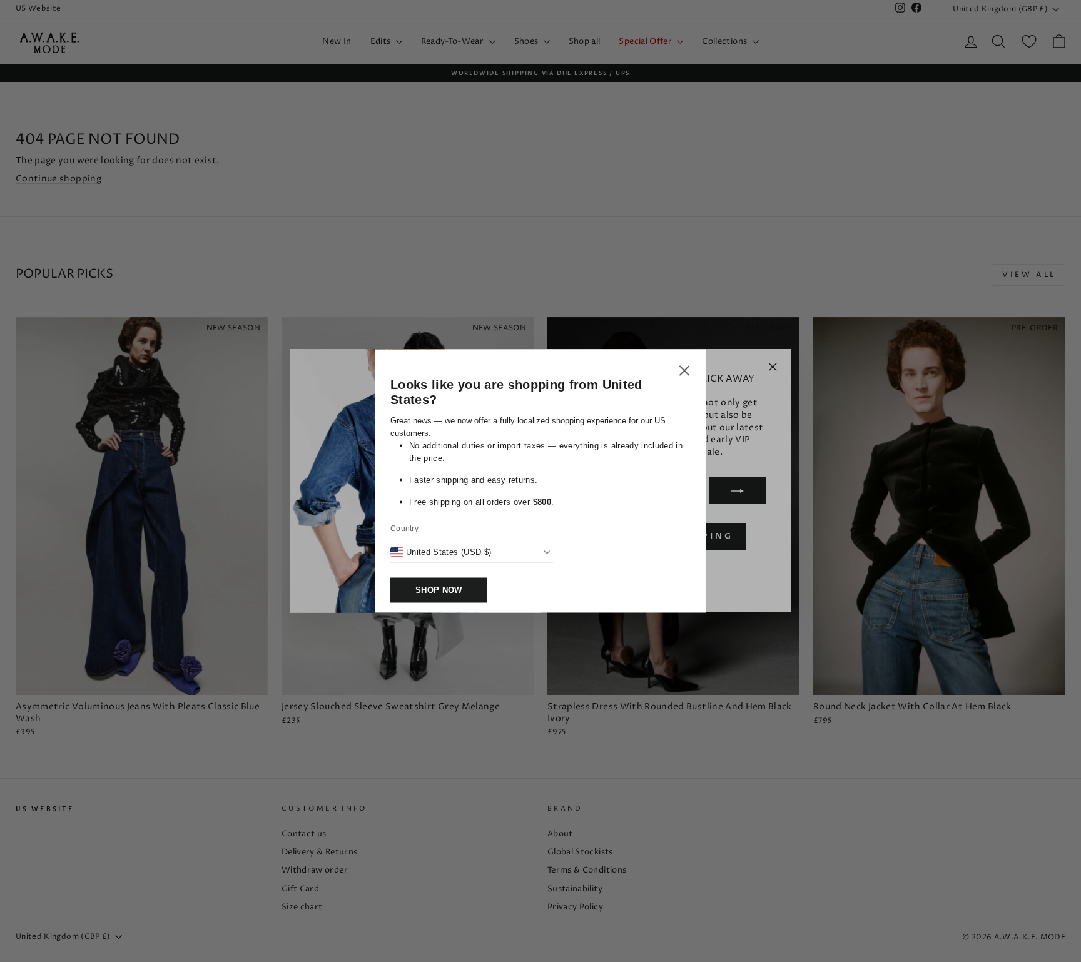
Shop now (438, 590)
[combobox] (440, 552)
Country (404, 528)
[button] (684, 373)
